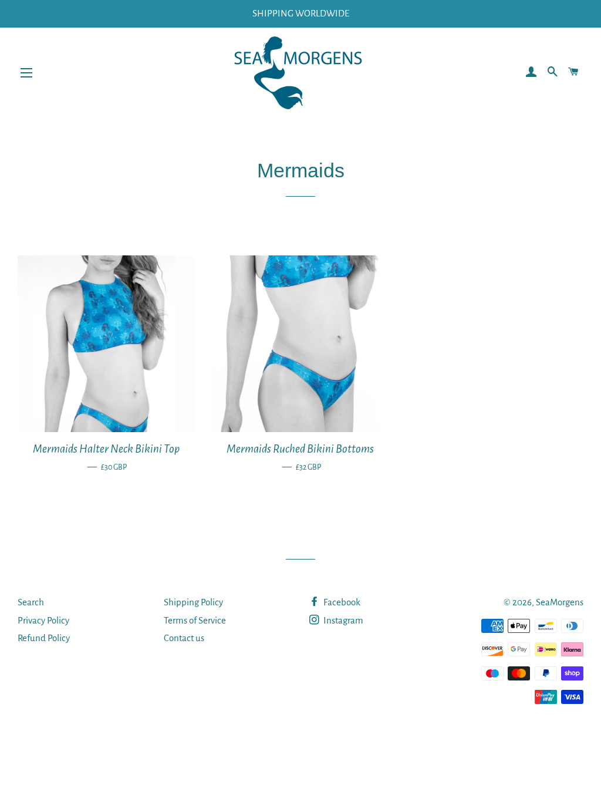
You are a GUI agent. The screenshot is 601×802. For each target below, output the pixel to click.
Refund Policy (44, 638)
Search (31, 602)
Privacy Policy (43, 620)
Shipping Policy (193, 602)
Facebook (341, 602)
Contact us (184, 638)
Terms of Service (195, 620)
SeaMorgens (559, 602)
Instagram (342, 620)
